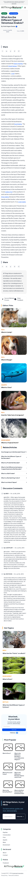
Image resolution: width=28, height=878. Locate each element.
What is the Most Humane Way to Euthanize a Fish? (19, 792)
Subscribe (14, 729)
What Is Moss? (7, 679)
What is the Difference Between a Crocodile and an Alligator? (19, 756)
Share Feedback (20, 299)
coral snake (22, 202)
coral (12, 73)
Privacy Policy (4, 875)
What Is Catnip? (6, 332)
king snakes (5, 197)
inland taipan (12, 66)
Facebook (6, 863)
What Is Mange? (6, 360)
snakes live (8, 192)
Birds (4, 650)
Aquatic (4, 385)
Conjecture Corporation (17, 873)
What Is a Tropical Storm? (10, 443)
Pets (2, 330)
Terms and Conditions (13, 875)
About (4, 852)
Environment (5, 440)
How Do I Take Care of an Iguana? (12, 415)
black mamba (18, 63)
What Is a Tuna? (6, 387)
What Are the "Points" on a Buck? (14, 653)
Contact (5, 855)
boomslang (18, 124)
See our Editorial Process (9, 299)
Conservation (7, 835)
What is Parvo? (7, 753)
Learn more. (14, 3)
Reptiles (5, 702)
